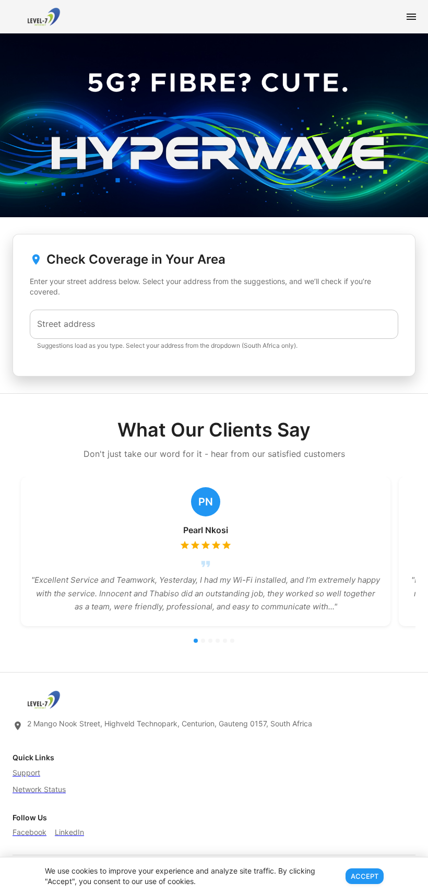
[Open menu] (411, 16)
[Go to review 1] (196, 641)
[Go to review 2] (203, 641)
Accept (364, 876)
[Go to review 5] (225, 641)
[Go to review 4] (218, 641)
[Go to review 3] (210, 641)
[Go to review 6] (232, 641)
